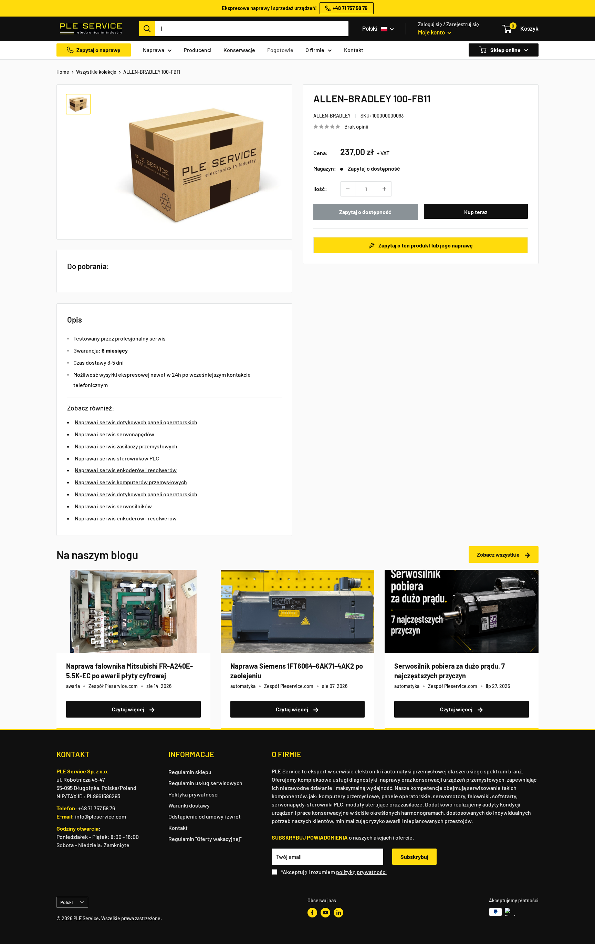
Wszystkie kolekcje (96, 72)
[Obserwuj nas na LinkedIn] (338, 912)
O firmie (314, 50)
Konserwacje (239, 50)
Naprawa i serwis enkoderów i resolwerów (126, 470)
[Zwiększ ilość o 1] (384, 189)
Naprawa (153, 50)
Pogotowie (280, 50)
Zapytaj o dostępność (365, 212)
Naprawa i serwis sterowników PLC (117, 458)
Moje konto (432, 32)
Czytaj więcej (128, 709)
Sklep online (505, 50)
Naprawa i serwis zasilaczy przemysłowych (126, 446)
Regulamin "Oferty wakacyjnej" (205, 838)
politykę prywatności (361, 872)
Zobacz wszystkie (499, 554)
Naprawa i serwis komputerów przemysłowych (131, 482)
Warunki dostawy (189, 805)
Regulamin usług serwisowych (205, 783)
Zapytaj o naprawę (98, 50)
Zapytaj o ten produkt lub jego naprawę (425, 245)
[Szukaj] (147, 28)
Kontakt (353, 50)
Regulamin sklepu (189, 772)
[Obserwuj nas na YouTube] (325, 912)
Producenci (197, 50)
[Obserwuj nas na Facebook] (312, 912)
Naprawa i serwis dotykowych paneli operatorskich (136, 422)
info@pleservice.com (100, 816)
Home (62, 72)
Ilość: (320, 188)
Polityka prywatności (193, 794)
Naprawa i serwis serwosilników (113, 506)
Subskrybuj (414, 856)
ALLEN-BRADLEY (332, 116)
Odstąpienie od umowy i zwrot (204, 816)
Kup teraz (475, 212)
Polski (66, 902)
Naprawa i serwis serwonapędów (114, 434)
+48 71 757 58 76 (96, 808)
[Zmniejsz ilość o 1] (348, 189)
